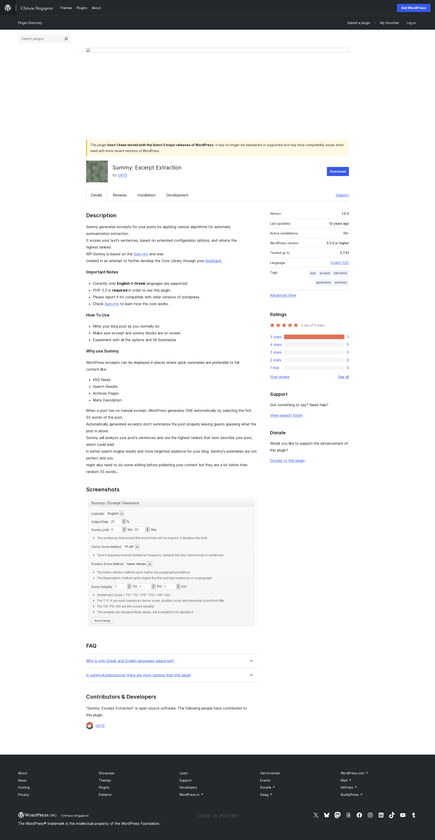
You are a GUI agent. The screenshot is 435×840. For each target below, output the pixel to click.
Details (96, 195)
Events (265, 780)
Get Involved (270, 773)
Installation (147, 195)
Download (338, 171)
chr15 (122, 175)
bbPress (349, 787)
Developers (188, 787)
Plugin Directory (30, 23)
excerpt (325, 273)
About (22, 773)
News (22, 780)
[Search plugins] (66, 38)
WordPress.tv (191, 795)
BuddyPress (352, 795)
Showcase (106, 773)
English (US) (340, 263)
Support (342, 195)
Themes (105, 780)
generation (323, 282)
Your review (280, 376)
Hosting (24, 787)
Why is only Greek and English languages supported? (130, 661)
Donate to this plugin (287, 460)
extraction (340, 273)
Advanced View (283, 295)
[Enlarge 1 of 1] (251, 503)
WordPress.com (354, 773)
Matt (346, 780)
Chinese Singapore (75, 815)
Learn (183, 773)
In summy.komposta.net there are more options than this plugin (138, 675)
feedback (213, 260)
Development (177, 195)
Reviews (120, 195)
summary (341, 282)
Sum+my (141, 254)
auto (313, 273)
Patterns (105, 795)
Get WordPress (413, 8)
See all (343, 376)
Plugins (104, 787)
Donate (267, 787)
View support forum (286, 415)
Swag (266, 795)
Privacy (23, 795)
